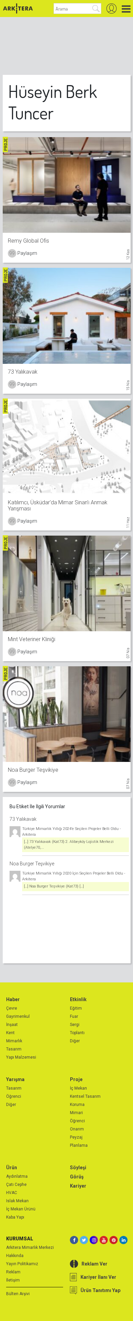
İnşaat (12, 1024)
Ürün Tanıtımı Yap (100, 1290)
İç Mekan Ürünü (20, 1209)
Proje (76, 1079)
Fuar (74, 1016)
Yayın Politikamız (22, 1263)
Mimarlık (14, 1041)
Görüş (77, 1176)
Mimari (76, 1112)
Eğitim (76, 1008)
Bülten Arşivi (18, 1293)
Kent (10, 1032)
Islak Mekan (17, 1200)
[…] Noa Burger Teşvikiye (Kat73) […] (54, 886)
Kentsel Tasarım (85, 1096)
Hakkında (15, 1255)
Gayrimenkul (18, 1016)
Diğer (75, 1041)
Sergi (74, 1024)
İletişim (13, 1280)
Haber (13, 999)
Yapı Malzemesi (21, 1057)
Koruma (77, 1104)
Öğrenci (13, 1096)
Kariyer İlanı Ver (98, 1277)
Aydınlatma (17, 1176)
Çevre (11, 1008)
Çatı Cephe (16, 1184)
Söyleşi (78, 1167)
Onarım (77, 1129)
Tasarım (13, 1049)
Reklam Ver (94, 1264)
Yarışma (15, 1079)
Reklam (13, 1272)
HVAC (11, 1192)
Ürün (11, 1167)
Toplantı (77, 1032)
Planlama (79, 1145)
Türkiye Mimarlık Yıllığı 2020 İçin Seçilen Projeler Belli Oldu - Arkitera (73, 876)
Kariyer (78, 1186)
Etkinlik (78, 999)
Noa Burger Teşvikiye (32, 863)
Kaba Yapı (15, 1217)
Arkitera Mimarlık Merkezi (30, 1247)
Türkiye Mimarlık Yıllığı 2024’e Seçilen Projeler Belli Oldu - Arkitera (71, 832)
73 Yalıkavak (23, 819)
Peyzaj (76, 1137)
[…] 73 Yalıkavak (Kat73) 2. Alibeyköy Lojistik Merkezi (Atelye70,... (69, 844)
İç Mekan (78, 1088)
